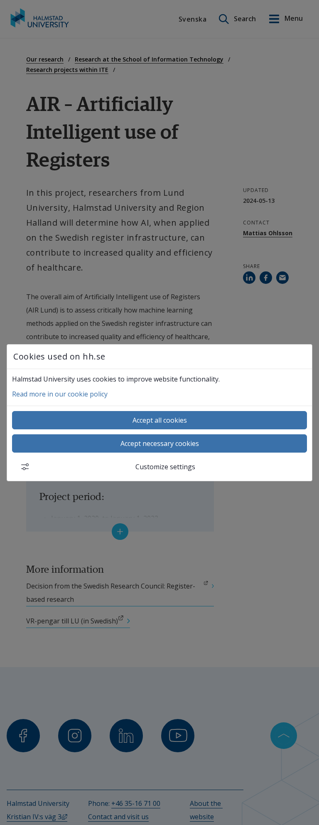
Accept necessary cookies (159, 443)
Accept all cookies (160, 420)
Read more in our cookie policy (60, 394)
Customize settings (165, 466)
